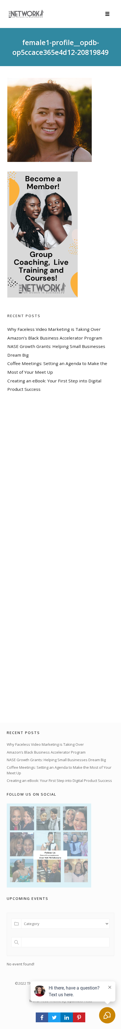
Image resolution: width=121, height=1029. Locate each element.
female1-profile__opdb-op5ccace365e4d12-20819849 (60, 47)
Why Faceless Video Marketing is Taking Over (54, 329)
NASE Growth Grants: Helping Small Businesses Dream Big (56, 759)
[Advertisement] (49, 557)
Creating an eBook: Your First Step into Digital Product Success (59, 780)
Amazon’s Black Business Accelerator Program (54, 338)
